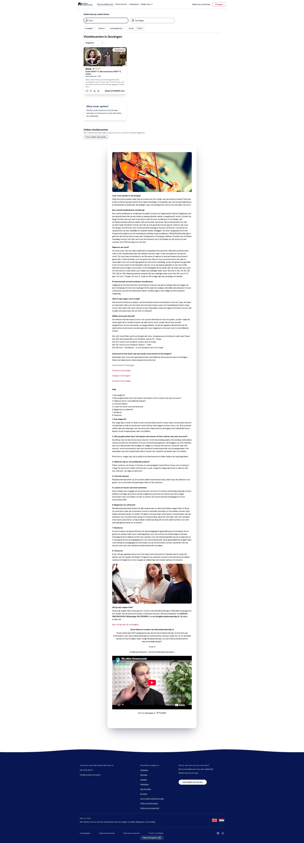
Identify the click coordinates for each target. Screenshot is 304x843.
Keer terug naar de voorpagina (125, 624)
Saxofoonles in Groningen (123, 365)
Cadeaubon (134, 4)
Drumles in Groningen (121, 381)
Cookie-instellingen (156, 833)
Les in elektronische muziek (152, 798)
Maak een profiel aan (201, 4)
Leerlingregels (85, 833)
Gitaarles (144, 770)
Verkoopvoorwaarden (149, 808)
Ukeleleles (144, 784)
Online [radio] (139, 28)
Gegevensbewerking (107, 833)
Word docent (121, 4)
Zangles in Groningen (121, 375)
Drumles (143, 794)
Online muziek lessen (149, 803)
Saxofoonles (145, 789)
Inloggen (219, 4)
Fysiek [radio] (131, 28)
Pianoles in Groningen (121, 370)
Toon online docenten (96, 137)
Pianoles (143, 775)
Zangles (143, 779)
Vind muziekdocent (105, 4)
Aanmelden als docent (193, 782)
